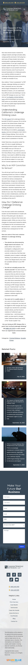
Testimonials (14, 607)
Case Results (14, 605)
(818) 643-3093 (20, 2)
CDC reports (7, 119)
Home (14, 599)
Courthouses (14, 616)
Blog (14, 618)
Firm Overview (14, 602)
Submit (22, 546)
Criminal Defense (14, 338)
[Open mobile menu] (24, 9)
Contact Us (14, 621)
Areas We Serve (14, 613)
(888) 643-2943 (9, 2)
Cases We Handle (14, 610)
